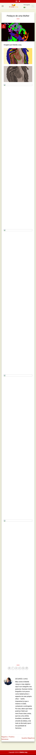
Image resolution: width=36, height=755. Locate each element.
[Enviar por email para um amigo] (19, 668)
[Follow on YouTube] (19, 1)
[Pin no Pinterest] (23, 668)
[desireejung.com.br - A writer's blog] (13, 6)
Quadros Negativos (28, 738)
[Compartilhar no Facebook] (12, 668)
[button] (2, 6)
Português (27, 4)
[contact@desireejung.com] (17, 1)
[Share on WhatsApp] (9, 668)
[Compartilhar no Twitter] (16, 668)
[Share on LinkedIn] (26, 668)
